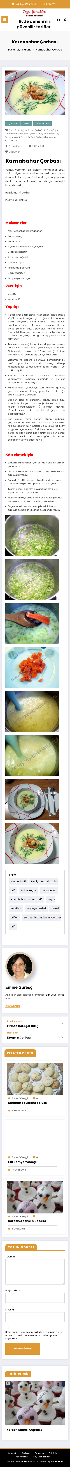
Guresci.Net (27, 1461)
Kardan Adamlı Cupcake (27, 1221)
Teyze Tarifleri (42, 123)
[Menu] (4, 19)
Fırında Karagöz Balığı (23, 1026)
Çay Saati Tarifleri (41, 1456)
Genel (26, 123)
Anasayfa (12, 1453)
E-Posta (9, 1309)
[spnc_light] (65, 20)
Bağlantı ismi (12, 1290)
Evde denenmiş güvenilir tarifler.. (35, 24)
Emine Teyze (53, 130)
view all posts (12, 1006)
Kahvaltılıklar (22, 1456)
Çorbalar (13, 123)
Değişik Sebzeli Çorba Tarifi (33, 130)
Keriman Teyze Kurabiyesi (28, 1103)
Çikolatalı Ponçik (18, 1430)
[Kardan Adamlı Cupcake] (35, 1196)
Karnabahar (11, 133)
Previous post (15, 1021)
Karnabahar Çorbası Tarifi (30, 133)
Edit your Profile (55, 994)
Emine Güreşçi (15, 146)
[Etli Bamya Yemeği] (35, 1138)
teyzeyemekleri (12, 137)
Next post (12, 1032)
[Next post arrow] (62, 1037)
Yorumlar (10, 1256)
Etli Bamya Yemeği (22, 1162)
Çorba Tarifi (14, 130)
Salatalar (53, 1453)
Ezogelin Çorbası (19, 1037)
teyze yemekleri (50, 133)
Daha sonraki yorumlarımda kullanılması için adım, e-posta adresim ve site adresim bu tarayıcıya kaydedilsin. (33, 1335)
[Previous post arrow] (62, 1024)
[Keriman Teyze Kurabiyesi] (35, 1078)
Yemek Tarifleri (28, 137)
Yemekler (39, 1453)
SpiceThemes (57, 1461)
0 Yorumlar (14, 152)
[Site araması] (58, 20)
